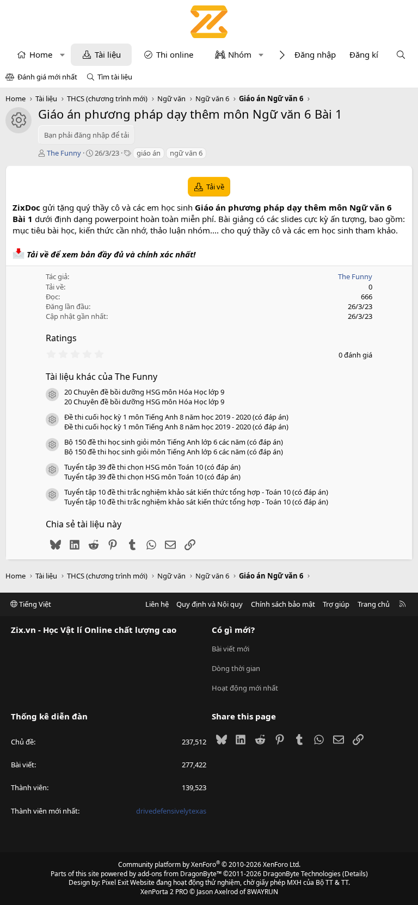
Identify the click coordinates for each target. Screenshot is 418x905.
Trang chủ (374, 604)
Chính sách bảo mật (283, 604)
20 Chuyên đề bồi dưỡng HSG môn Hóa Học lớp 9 (144, 392)
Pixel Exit (115, 882)
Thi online (174, 54)
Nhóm (239, 54)
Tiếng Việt (34, 604)
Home (40, 54)
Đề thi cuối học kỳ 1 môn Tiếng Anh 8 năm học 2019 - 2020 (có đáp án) (176, 417)
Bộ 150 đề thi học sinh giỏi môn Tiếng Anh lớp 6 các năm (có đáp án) (173, 442)
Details (355, 873)
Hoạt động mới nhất (245, 688)
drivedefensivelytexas (171, 811)
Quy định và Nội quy (209, 604)
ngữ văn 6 (186, 153)
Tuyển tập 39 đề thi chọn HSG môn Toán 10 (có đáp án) (152, 467)
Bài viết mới (230, 649)
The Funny (64, 153)
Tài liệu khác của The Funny (101, 377)
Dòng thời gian (236, 668)
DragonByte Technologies (302, 873)
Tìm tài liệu (114, 77)
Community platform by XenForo (209, 864)
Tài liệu (108, 54)
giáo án (149, 153)
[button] (62, 55)
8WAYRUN (262, 891)
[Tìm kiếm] (401, 55)
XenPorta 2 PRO (164, 891)
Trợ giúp (336, 604)
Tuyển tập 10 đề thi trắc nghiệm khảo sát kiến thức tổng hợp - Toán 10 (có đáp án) (196, 492)
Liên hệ (157, 604)
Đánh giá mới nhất (47, 77)
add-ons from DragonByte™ (180, 873)
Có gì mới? (233, 629)
